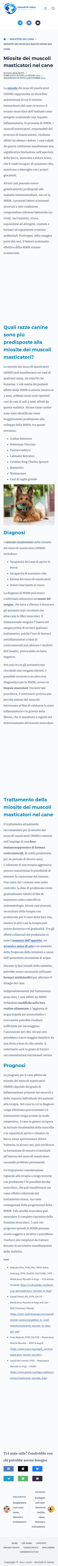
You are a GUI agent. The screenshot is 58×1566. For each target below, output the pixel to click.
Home (15, 1543)
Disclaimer (48, 1547)
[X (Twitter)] (23, 1468)
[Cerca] (53, 8)
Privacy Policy (11, 1547)
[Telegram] (20, 22)
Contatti (41, 1543)
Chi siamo (27, 1543)
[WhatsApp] (23, 1478)
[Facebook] (29, 22)
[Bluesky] (37, 1468)
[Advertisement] (29, 290)
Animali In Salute (44, 1562)
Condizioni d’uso (29, 1552)
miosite (12, 88)
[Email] (38, 22)
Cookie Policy (30, 1547)
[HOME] (5, 39)
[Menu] (45, 8)
